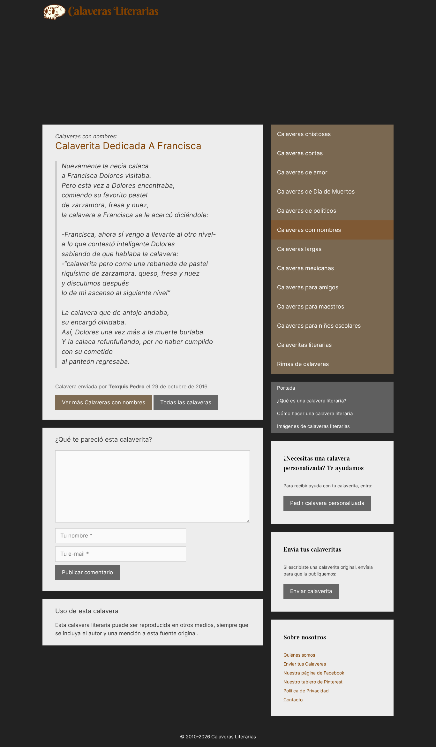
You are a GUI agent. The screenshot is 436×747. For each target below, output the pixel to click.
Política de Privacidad (306, 690)
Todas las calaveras (185, 402)
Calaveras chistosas (304, 134)
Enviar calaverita (311, 591)
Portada (286, 388)
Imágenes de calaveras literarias (313, 426)
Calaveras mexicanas (305, 268)
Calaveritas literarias (304, 344)
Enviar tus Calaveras (304, 664)
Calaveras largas (299, 249)
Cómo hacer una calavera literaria (315, 413)
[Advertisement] (218, 68)
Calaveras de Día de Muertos (316, 191)
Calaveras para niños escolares (319, 325)
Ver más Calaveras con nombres (103, 402)
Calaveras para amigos (307, 287)
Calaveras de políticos (306, 210)
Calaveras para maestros (310, 306)
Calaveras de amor (302, 172)
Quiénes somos (299, 655)
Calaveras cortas (300, 153)
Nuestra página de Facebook (313, 672)
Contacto (293, 699)
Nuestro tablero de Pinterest (312, 681)
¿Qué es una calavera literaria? (311, 401)
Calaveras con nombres (309, 229)
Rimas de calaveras (303, 364)
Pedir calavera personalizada (327, 503)
